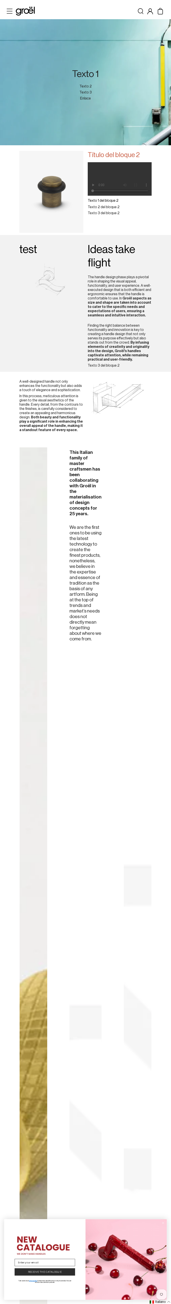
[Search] (140, 11)
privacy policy (33, 1281)
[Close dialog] (163, 1223)
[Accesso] (150, 11)
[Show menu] (10, 11)
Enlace (85, 98)
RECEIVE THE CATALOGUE (45, 1272)
